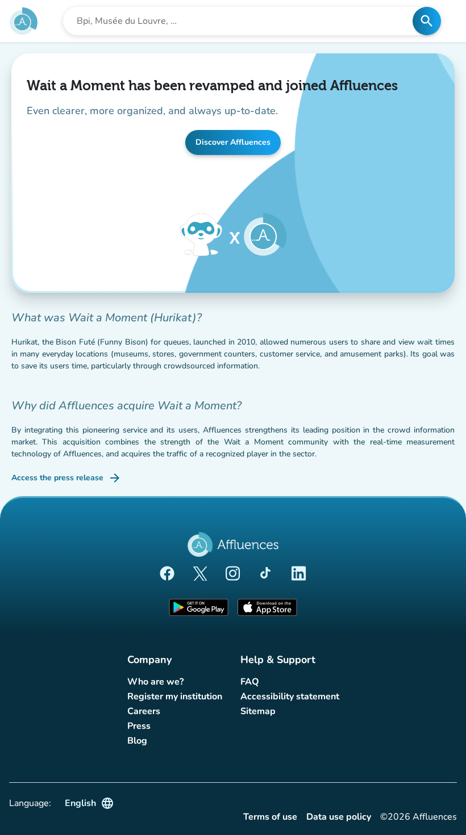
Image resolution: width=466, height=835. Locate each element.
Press (139, 726)
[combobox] (241, 21)
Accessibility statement (289, 696)
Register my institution (174, 696)
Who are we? (155, 682)
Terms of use (270, 817)
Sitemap (258, 711)
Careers (143, 711)
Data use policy (338, 817)
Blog (137, 741)
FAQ (249, 682)
